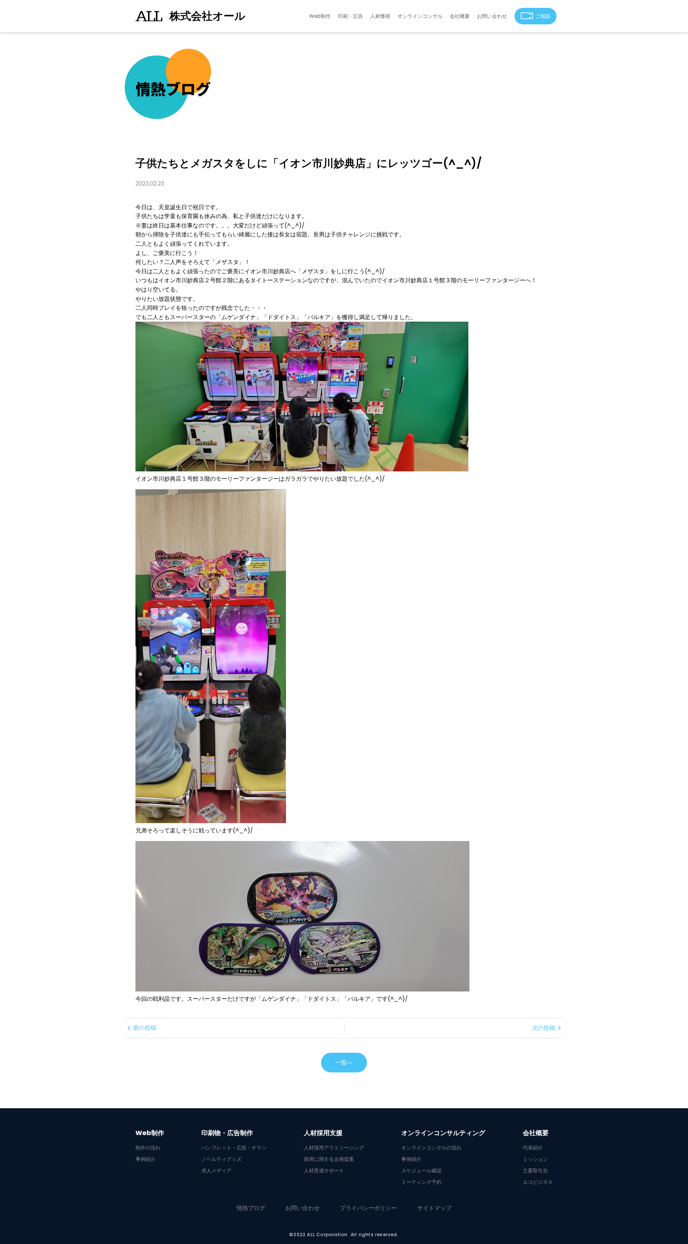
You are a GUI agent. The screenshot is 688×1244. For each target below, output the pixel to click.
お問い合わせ (492, 16)
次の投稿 (548, 1028)
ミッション (535, 1159)
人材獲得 (380, 16)
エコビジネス (538, 1182)
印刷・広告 (350, 16)
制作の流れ (148, 1147)
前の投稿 (140, 1028)
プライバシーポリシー (368, 1208)
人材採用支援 (323, 1133)
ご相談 (542, 16)
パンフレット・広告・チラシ (234, 1147)
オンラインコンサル (420, 16)
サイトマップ (434, 1208)
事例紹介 (145, 1159)
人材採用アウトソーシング (334, 1147)
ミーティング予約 (421, 1182)
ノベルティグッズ (221, 1159)
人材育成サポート (324, 1170)
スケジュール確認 (421, 1170)
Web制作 (320, 16)
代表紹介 (533, 1147)
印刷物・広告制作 (227, 1133)
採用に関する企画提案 (329, 1159)
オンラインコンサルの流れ (431, 1147)
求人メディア (216, 1170)
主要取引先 (535, 1170)
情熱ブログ (250, 1208)
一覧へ (344, 1062)
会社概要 (460, 16)
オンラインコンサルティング (443, 1133)
